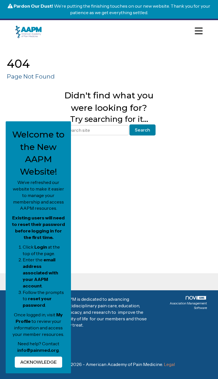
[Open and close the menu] (124, 31)
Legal (169, 364)
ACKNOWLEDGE (38, 362)
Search (142, 130)
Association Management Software (188, 305)
